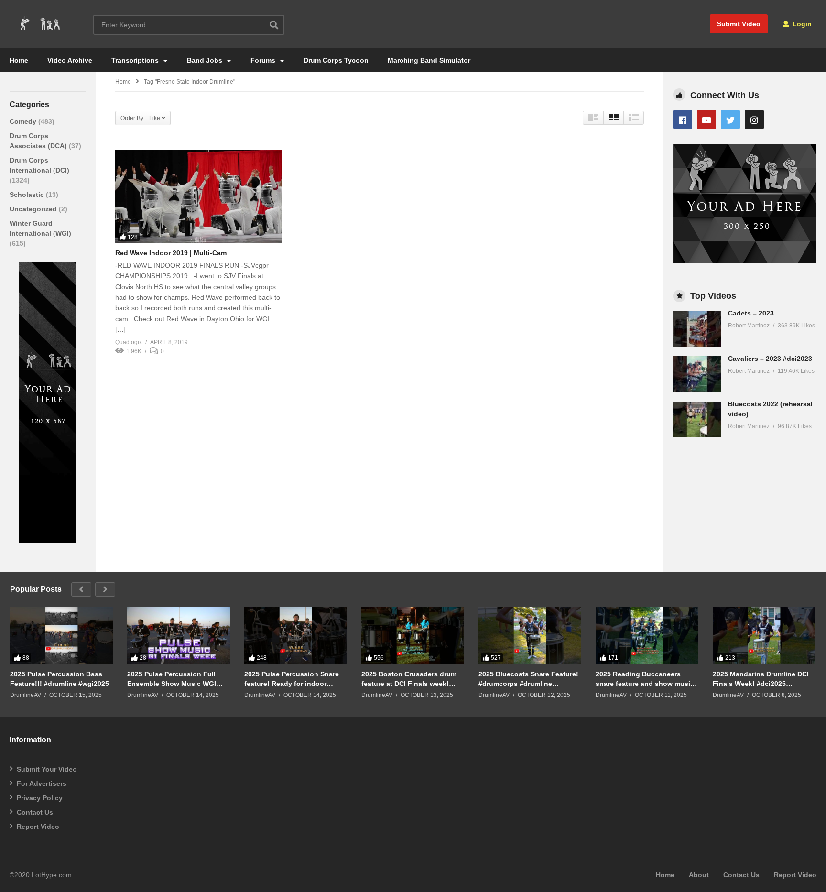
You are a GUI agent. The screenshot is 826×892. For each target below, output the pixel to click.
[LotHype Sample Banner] (47, 540)
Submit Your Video (47, 769)
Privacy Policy (40, 798)
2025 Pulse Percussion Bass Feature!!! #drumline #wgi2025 (59, 678)
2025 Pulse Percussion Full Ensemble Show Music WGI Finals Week (171, 679)
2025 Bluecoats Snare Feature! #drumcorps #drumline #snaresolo (528, 679)
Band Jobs (205, 60)
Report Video (38, 826)
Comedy (24, 121)
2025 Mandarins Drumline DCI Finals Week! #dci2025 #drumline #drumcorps (761, 679)
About (699, 875)
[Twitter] (730, 119)
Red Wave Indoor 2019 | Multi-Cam (171, 253)
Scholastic (28, 194)
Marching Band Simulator (429, 60)
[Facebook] (682, 119)
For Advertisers (41, 783)
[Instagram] (754, 119)
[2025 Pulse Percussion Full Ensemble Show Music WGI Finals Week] (178, 635)
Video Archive (69, 60)
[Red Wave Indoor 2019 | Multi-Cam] (198, 196)
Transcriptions (136, 60)
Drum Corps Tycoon (336, 60)
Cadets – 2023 (751, 313)
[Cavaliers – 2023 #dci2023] (697, 374)
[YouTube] (706, 119)
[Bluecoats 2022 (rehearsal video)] (697, 419)
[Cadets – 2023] (697, 329)
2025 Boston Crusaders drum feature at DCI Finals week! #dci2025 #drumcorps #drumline (408, 679)
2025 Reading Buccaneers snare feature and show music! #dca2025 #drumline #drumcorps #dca (646, 679)
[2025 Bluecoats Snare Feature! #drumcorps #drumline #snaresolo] (529, 635)
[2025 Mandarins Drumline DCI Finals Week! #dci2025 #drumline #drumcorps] (764, 635)
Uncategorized (34, 209)
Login (801, 24)
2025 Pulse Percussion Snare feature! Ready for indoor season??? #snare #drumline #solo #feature (291, 679)
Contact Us (35, 812)
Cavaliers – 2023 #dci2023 (770, 358)
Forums (263, 60)
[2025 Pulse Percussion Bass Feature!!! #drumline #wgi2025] (61, 635)
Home (19, 60)
